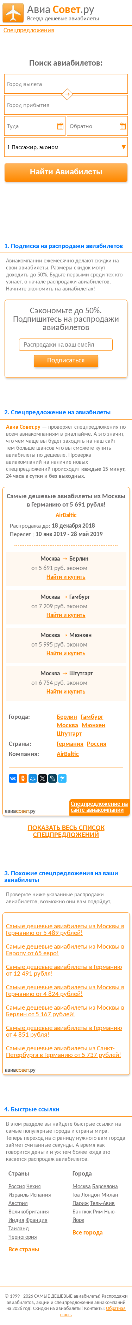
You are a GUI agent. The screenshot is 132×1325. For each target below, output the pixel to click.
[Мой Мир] (33, 778)
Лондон (90, 1195)
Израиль (18, 1195)
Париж (81, 1203)
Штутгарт (69, 734)
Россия (96, 744)
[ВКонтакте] (13, 778)
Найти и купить (65, 577)
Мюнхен (93, 725)
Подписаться (65, 360)
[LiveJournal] (52, 778)
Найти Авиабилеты (66, 172)
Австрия (18, 1203)
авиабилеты (63, 13)
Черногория (22, 1237)
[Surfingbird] (62, 778)
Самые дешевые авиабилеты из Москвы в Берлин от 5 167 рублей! (65, 1011)
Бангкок (82, 1212)
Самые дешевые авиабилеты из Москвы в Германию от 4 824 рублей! (65, 991)
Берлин (67, 717)
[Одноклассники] (23, 778)
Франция (37, 1220)
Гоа (76, 1195)
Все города (88, 1233)
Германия (70, 744)
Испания (40, 1195)
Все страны (23, 1249)
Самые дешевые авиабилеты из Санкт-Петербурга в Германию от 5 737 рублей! (63, 1052)
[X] (42, 778)
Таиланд (18, 1229)
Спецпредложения (29, 30)
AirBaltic (68, 754)
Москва (67, 725)
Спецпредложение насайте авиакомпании (99, 807)
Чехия (33, 1187)
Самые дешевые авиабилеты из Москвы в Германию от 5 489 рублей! (65, 930)
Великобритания (28, 1212)
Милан (109, 1195)
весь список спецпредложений (66, 832)
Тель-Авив (102, 1203)
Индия (16, 1220)
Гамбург (92, 717)
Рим (98, 1212)
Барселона (105, 1187)
